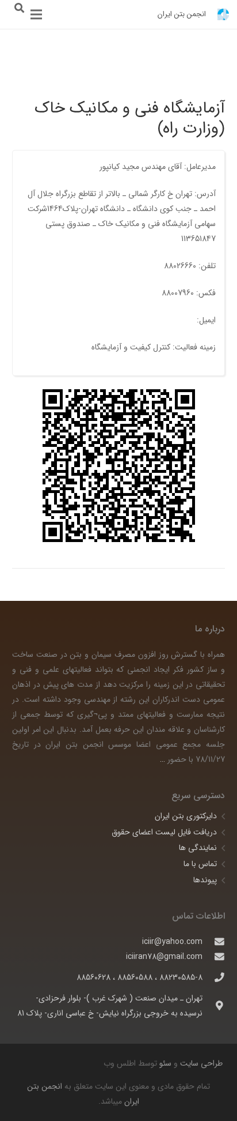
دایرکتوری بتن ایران (186, 816)
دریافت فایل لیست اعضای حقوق (164, 832)
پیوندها (205, 880)
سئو (165, 1063)
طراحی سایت (200, 1063)
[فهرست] (36, 14)
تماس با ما (200, 863)
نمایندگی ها (198, 847)
